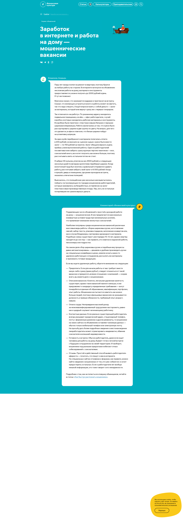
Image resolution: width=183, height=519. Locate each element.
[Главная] (41, 14)
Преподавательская (122, 4)
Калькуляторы (102, 4)
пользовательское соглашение (166, 505)
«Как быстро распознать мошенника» (91, 377)
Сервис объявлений (48, 21)
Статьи (83, 4)
